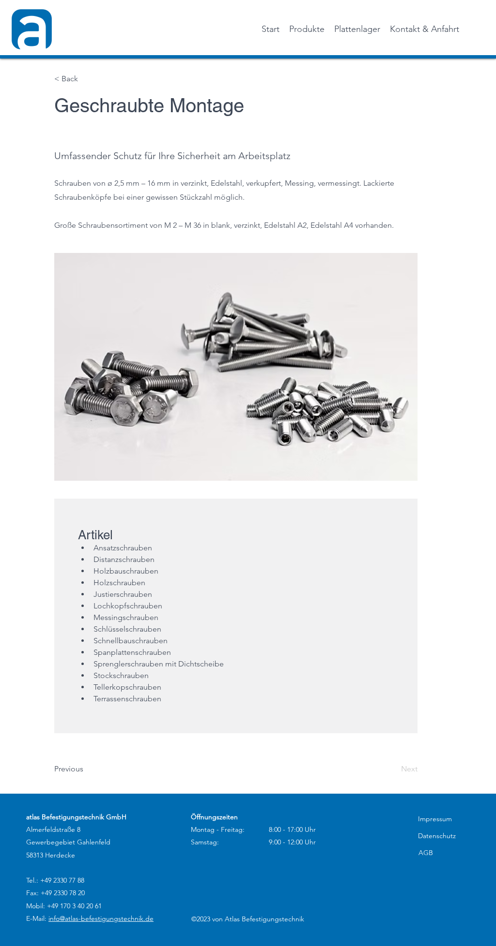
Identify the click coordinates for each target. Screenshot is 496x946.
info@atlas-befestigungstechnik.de (101, 918)
